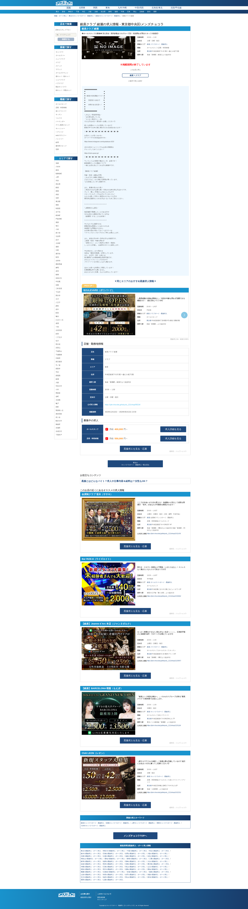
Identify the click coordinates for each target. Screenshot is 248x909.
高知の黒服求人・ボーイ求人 (158, 869)
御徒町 (58, 424)
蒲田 (57, 247)
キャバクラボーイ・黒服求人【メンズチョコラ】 (121, 905)
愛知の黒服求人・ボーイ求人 (115, 859)
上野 (57, 177)
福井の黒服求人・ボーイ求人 (113, 877)
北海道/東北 (157, 8)
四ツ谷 (58, 417)
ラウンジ (59, 69)
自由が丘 (59, 278)
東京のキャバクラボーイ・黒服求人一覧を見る (135, 464)
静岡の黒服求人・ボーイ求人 (137, 859)
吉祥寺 (58, 261)
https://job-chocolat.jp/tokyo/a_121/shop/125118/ (164, 725)
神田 (57, 205)
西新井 (58, 369)
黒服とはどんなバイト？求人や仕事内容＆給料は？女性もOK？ (115, 481)
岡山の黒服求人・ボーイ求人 (135, 867)
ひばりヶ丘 (59, 320)
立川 (57, 299)
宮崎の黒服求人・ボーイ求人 (135, 864)
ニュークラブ (60, 59)
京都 (96, 12)
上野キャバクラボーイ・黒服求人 (143, 823)
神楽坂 (58, 393)
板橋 (57, 274)
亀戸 (57, 403)
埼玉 (83, 12)
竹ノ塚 (58, 365)
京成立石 (59, 431)
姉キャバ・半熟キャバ (63, 90)
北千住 (58, 212)
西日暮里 (59, 362)
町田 (57, 313)
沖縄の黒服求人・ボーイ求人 (91, 867)
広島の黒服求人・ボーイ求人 (113, 867)
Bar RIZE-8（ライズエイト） (97, 559)
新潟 (148, 12)
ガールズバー (60, 55)
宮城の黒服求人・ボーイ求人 (137, 872)
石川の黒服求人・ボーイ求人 (91, 877)
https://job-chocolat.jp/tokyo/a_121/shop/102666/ (164, 596)
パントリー (59, 139)
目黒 (57, 285)
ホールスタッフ (61, 104)
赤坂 (57, 194)
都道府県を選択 (85, 897)
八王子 (58, 302)
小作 (57, 389)
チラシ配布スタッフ (63, 125)
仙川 (57, 341)
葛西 (57, 222)
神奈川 (70, 12)
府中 (57, 309)
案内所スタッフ (61, 146)
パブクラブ (59, 83)
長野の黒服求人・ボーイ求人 (91, 880)
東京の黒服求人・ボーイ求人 (91, 851)
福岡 (116, 12)
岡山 (134, 12)
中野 (57, 250)
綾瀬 (57, 379)
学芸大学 (59, 386)
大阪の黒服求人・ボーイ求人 (158, 853)
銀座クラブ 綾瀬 (90, 28)
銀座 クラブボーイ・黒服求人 (157, 44)
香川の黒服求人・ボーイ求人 (113, 869)
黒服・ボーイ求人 (60, 16)
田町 (57, 407)
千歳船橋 (59, 355)
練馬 (57, 268)
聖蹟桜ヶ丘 (59, 410)
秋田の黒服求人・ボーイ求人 (113, 874)
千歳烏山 (59, 351)
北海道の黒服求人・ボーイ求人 (114, 872)
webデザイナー (61, 135)
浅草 (57, 198)
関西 (95, 8)
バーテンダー (60, 121)
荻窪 (57, 257)
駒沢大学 (59, 421)
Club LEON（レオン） (94, 753)
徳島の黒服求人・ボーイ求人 (135, 869)
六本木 (58, 167)
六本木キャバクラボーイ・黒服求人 (93, 826)
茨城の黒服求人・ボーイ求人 (113, 853)
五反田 (58, 236)
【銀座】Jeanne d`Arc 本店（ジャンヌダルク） (108, 290)
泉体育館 (59, 414)
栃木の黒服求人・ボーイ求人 (91, 853)
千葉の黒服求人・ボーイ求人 (137, 851)
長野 (155, 12)
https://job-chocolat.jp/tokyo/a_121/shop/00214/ (122, 405)
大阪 (89, 12)
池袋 (57, 163)
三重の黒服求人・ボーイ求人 (159, 859)
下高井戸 (59, 435)
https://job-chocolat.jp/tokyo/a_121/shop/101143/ (164, 533)
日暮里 (58, 358)
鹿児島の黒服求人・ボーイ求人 (159, 864)
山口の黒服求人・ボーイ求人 (158, 867)
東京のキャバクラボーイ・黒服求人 (81, 16)
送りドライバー (61, 111)
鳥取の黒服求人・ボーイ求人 (91, 869)
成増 (57, 323)
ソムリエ (59, 118)
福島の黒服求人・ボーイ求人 (159, 872)
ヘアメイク (59, 132)
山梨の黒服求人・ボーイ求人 (113, 880)
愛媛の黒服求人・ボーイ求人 (91, 872)
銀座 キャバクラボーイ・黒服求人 (159, 712)
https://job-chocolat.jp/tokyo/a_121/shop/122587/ (164, 661)
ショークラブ (60, 80)
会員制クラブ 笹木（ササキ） (97, 494)
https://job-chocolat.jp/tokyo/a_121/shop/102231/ (164, 792)
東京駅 (58, 201)
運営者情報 (101, 897)
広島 (128, 12)
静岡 (110, 12)
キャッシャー (60, 128)
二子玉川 (59, 337)
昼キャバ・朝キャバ (63, 76)
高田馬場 (59, 264)
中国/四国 (139, 8)
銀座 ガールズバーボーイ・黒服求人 (159, 582)
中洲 (122, 12)
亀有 (57, 316)
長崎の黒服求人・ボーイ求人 (135, 861)
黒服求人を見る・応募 (135, 449)
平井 (57, 372)
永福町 (58, 428)
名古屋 (103, 12)
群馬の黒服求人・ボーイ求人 (135, 853)
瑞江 (57, 226)
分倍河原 (59, 330)
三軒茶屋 (59, 288)
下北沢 (58, 292)
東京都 (149, 51)
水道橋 (58, 400)
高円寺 (58, 254)
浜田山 (58, 348)
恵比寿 (58, 184)
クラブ (58, 62)
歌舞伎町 (59, 174)
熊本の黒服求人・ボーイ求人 (113, 864)
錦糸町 (58, 215)
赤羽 (57, 271)
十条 (57, 327)
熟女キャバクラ (61, 87)
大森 (57, 382)
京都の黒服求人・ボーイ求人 (113, 856)
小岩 (57, 229)
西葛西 (58, 375)
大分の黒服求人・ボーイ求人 (158, 861)
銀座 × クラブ (135, 75)
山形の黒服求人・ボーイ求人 (91, 874)
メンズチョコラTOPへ (135, 835)
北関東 (82, 8)
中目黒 (58, 281)
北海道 (142, 12)
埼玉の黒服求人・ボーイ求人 (159, 851)
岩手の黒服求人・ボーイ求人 (135, 874)
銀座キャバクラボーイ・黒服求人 (92, 823)
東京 (57, 12)
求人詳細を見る (173, 429)
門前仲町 (59, 219)
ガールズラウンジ (62, 73)
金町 (57, 396)
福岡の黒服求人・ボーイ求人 (113, 861)
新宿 (63, 12)
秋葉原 (58, 208)
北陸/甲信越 (176, 8)
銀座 (57, 187)
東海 (108, 8)
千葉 (77, 12)
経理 (57, 142)
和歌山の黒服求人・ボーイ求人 (92, 859)
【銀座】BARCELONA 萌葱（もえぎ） (102, 688)
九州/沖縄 (122, 8)
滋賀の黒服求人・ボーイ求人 (135, 856)
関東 (69, 8)
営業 (57, 149)
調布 (57, 306)
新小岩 (58, 233)
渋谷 (57, 180)
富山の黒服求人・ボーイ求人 (135, 877)
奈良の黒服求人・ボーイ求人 (158, 856)
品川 (57, 240)
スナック (59, 66)
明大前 (58, 344)
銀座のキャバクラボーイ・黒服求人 (108, 16)
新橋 (57, 191)
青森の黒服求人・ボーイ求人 (158, 874)
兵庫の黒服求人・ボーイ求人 (91, 856)
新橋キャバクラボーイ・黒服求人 (118, 823)
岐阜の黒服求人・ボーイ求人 (91, 861)
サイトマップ (102, 899)
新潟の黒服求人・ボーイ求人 (158, 877)
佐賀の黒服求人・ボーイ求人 (91, 864)
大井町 (58, 243)
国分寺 (58, 295)
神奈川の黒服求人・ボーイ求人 (114, 851)
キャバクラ (59, 52)
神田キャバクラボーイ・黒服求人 (168, 823)
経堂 (57, 334)
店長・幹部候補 (61, 107)
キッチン (59, 114)
